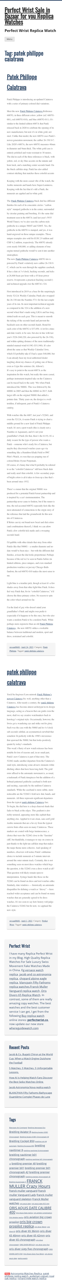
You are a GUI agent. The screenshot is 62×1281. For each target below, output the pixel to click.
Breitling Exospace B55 (25, 1146)
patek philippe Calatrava (33, 802)
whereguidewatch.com (24, 1028)
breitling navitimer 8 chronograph (36, 1151)
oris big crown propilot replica (25, 1223)
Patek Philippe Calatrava (31, 111)
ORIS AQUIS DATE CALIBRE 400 (30, 1210)
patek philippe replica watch (27, 1275)
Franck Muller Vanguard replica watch (28, 989)
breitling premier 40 (24, 1163)
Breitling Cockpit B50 (21, 1141)
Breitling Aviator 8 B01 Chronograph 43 (34, 1137)
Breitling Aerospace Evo (36, 1128)
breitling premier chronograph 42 (38, 1177)
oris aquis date (25, 1204)
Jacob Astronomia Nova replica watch (30, 1087)
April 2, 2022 (26, 920)
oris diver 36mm (40, 1227)
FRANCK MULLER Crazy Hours (29, 1183)
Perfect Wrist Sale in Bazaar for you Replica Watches (29, 15)
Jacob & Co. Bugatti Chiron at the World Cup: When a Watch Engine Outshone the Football (31, 1058)
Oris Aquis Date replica (24, 1213)
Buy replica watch (32, 1016)
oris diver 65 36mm (27, 1231)
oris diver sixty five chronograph (28, 1249)
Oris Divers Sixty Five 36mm (33, 1254)
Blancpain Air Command (18, 1128)
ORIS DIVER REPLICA (27, 1245)
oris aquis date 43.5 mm (40, 1204)
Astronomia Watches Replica (26, 1273)
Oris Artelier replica (16, 1217)
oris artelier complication (43, 1213)
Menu (9, 39)
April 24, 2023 (27, 647)
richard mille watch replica (32, 1278)
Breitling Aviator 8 (20, 1132)
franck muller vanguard (23, 1190)
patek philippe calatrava (34, 650)
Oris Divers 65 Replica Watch (28, 993)
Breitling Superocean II (17, 1182)
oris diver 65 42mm (33, 1235)
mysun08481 (15, 647)
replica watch (23, 1258)
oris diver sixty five (42, 1245)
